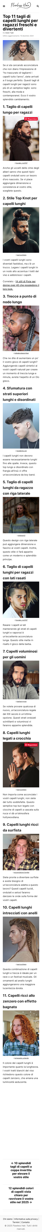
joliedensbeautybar (22, 353)
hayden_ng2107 (22, 163)
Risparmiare (32, 119)
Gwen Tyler (9, 33)
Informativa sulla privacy (26, 1219)
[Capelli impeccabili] (21, 6)
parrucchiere (21, 255)
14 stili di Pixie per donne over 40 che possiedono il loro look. (21, 285)
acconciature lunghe (21, 872)
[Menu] (4, 6)
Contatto (25, 1222)
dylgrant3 (21, 535)
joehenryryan (22, 701)
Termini (15, 1222)
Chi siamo (7, 1219)
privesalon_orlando (22, 1058)
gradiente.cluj (22, 451)
